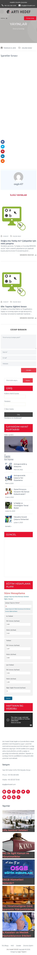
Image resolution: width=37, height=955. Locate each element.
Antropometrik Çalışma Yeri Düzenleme (19, 478)
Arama (28, 380)
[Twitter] (23, 792)
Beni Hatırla (10, 409)
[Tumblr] (28, 792)
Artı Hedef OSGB (12, 949)
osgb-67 (18, 184)
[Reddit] (9, 797)
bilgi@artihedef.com (9, 784)
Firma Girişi (30, 18)
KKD (12, 945)
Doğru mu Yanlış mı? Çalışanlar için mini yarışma (18, 242)
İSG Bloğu (5, 945)
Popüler (7, 456)
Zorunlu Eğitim (28, 945)
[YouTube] (4, 797)
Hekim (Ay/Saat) (11, 630)
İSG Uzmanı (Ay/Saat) (13, 621)
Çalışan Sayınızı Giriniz (12, 603)
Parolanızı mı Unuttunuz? (13, 418)
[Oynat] (5, 454)
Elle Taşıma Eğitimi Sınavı (14, 306)
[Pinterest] (9, 792)
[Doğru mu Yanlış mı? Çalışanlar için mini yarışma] (18, 217)
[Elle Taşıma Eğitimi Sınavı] (18, 283)
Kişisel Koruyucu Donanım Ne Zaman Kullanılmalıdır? (21, 491)
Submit (8, 698)
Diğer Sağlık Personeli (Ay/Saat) (16, 688)
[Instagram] (14, 792)
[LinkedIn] (18, 792)
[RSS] (18, 797)
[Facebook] (4, 792)
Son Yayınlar (8, 459)
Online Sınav (27, 48)
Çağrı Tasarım (22, 952)
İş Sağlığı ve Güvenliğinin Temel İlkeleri (21, 505)
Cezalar (18, 945)
